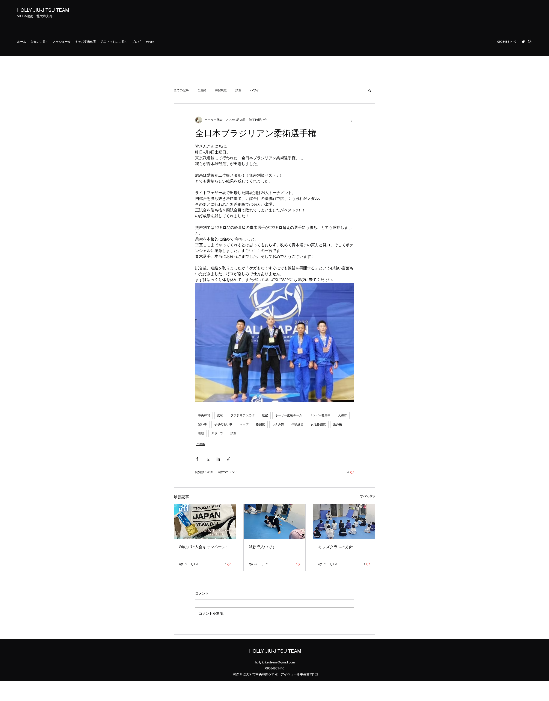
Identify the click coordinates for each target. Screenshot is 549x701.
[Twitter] (523, 41)
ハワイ (254, 90)
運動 (201, 433)
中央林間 (204, 415)
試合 (238, 90)
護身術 (337, 424)
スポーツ (217, 433)
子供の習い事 (223, 424)
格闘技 (260, 424)
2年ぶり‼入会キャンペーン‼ (203, 547)
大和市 (342, 415)
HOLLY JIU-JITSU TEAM (43, 10)
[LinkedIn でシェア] (218, 459)
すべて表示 (367, 496)
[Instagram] (530, 41)
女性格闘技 (318, 424)
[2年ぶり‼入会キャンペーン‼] (205, 521)
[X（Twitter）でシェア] (208, 459)
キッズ (244, 424)
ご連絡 (201, 90)
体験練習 (297, 424)
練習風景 (221, 90)
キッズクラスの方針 (335, 547)
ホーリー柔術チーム (288, 415)
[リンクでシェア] (229, 459)
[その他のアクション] (351, 120)
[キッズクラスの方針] (344, 521)
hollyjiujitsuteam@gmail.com (275, 662)
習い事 (202, 424)
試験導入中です (262, 547)
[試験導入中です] (275, 521)
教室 (265, 415)
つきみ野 (278, 424)
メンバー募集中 (319, 415)
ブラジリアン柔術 (243, 415)
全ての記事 (181, 90)
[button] (370, 90)
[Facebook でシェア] (197, 459)
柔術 (220, 415)
